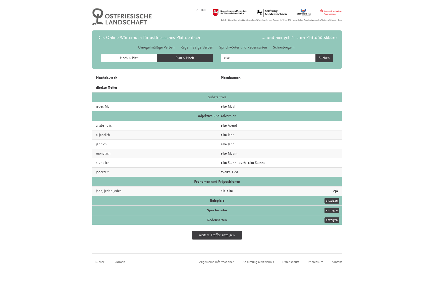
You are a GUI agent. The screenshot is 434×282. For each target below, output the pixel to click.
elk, (223, 191)
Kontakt (337, 262)
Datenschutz (290, 262)
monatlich (103, 154)
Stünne (260, 163)
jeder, (108, 191)
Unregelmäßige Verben (156, 47)
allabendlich (105, 126)
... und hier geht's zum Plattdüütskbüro (299, 37)
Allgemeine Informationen (216, 262)
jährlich (101, 144)
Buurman (119, 262)
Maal (231, 107)
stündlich (103, 163)
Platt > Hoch (185, 58)
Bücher (99, 262)
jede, (99, 191)
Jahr (231, 135)
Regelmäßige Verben (197, 47)
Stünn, (233, 163)
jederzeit (102, 172)
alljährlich (103, 135)
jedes (117, 191)
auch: (243, 163)
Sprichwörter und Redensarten (243, 47)
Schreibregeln (284, 47)
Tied (235, 172)
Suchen (324, 58)
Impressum (315, 262)
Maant (232, 154)
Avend (232, 126)
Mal (107, 107)
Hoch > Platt (129, 58)
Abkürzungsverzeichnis (258, 262)
